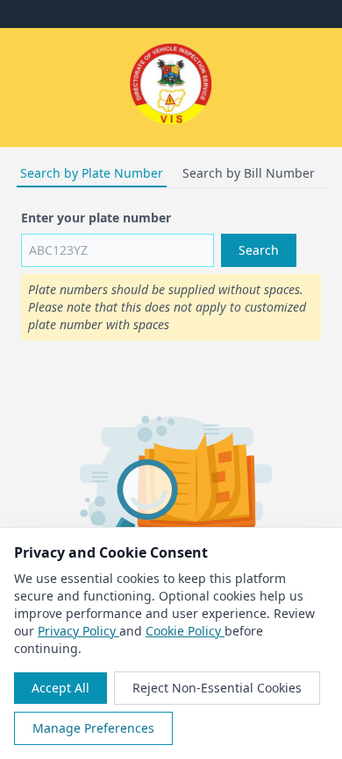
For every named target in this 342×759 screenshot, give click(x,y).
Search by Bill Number (248, 173)
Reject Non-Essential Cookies (217, 687)
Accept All (60, 687)
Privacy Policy (78, 630)
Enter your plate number (96, 217)
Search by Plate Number (91, 173)
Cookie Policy (185, 630)
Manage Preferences (93, 728)
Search (259, 250)
